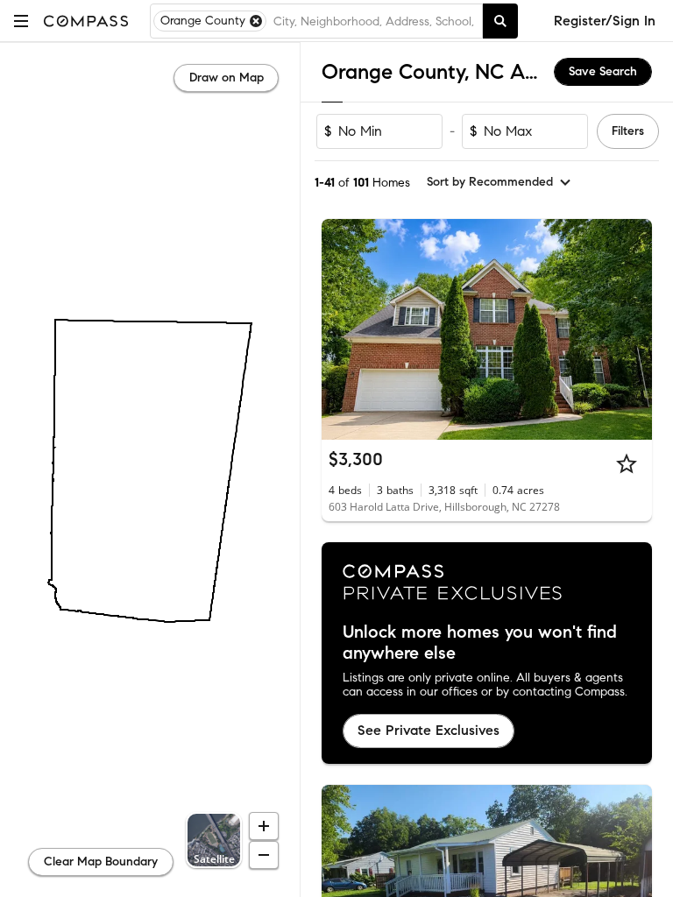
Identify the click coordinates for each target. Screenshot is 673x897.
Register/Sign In (604, 20)
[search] (500, 21)
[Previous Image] (343, 329)
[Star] (626, 463)
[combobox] (374, 21)
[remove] (256, 21)
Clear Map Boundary (101, 861)
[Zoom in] (264, 826)
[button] (21, 20)
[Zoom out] (264, 855)
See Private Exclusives (428, 730)
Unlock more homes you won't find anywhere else (480, 643)
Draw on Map (226, 77)
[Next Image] (632, 329)
